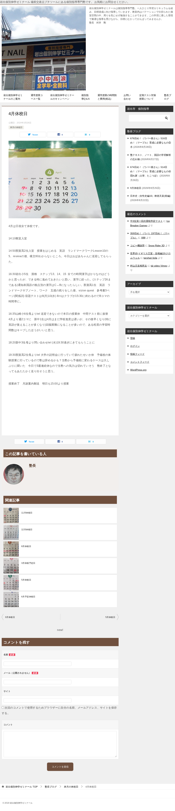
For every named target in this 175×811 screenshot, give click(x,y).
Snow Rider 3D (156, 245)
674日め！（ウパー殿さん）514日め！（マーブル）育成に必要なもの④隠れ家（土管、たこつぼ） (150, 171)
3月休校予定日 (28, 563)
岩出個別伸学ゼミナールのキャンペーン (62, 97)
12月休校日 (26, 529)
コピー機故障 (137, 245)
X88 (143, 237)
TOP (22, 786)
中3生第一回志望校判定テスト (146, 221)
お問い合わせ (127, 97)
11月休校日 (26, 513)
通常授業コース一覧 (37, 97)
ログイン (135, 346)
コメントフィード (139, 362)
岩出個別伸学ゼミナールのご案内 (13, 97)
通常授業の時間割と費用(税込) (107, 97)
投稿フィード (137, 354)
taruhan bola (150, 257)
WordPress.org (138, 369)
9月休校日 (135, 188)
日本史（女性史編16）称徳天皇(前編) (150, 195)
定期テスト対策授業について (147, 97)
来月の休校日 (16, 127)
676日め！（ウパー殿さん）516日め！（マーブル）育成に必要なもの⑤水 (150, 142)
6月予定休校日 (28, 596)
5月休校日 (26, 580)
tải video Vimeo (159, 265)
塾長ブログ (167, 97)
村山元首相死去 (138, 265)
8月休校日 (26, 546)
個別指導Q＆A (85, 97)
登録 (132, 338)
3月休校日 (10, 617)
